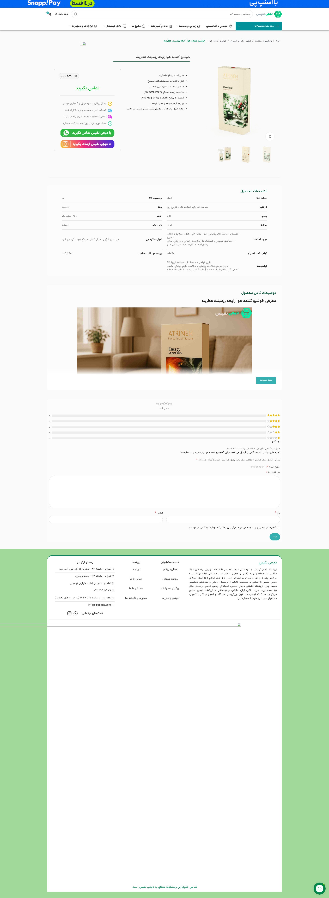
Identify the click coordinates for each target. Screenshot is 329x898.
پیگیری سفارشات (170, 589)
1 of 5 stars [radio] (262, 467)
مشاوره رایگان (170, 569)
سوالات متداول (170, 579)
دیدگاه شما (273, 473)
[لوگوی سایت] (269, 14)
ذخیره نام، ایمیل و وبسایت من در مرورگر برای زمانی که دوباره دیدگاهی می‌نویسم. (232, 528)
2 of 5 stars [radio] (259, 467)
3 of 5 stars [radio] (257, 467)
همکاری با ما (136, 589)
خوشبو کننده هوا (218, 41)
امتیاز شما (273, 466)
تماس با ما (136, 579)
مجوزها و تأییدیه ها (136, 598)
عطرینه (65, 207)
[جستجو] (76, 14)
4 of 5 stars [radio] (254, 467)
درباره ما (136, 569)
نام (277, 513)
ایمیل (159, 513)
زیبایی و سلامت (263, 41)
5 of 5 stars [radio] (251, 467)
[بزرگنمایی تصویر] (270, 136)
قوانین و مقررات (170, 598)
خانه (278, 41)
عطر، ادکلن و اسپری (240, 41)
